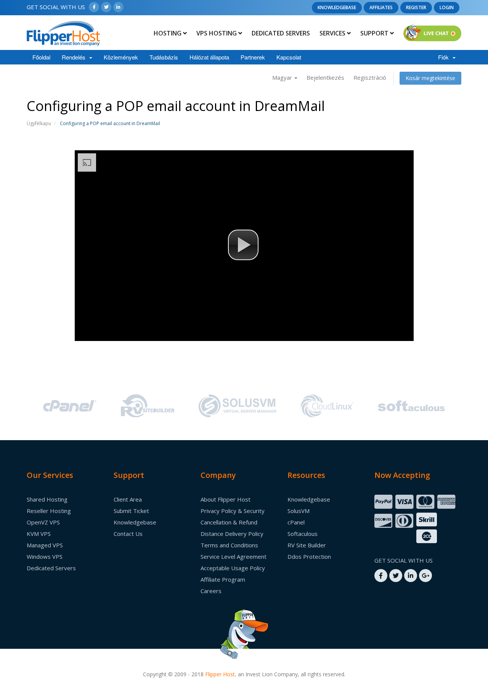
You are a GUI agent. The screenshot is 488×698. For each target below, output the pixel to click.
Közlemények (121, 57)
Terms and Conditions (229, 545)
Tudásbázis (163, 57)
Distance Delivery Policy (232, 533)
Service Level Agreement (233, 556)
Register (416, 7)
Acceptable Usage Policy (233, 568)
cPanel (296, 522)
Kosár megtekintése (430, 78)
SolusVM (298, 511)
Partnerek (253, 57)
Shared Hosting (47, 499)
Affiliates (381, 7)
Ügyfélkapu (39, 123)
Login (447, 7)
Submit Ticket (131, 511)
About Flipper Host (225, 499)
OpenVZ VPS (43, 522)
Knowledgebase (337, 7)
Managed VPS (45, 545)
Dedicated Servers (281, 33)
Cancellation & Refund (229, 522)
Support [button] (375, 33)
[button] (243, 245)
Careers (211, 591)
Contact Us (128, 533)
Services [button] (333, 33)
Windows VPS (45, 556)
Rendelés (75, 57)
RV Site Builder (306, 545)
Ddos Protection (309, 556)
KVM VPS (39, 533)
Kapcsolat (288, 57)
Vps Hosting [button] (217, 33)
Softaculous (302, 533)
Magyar (283, 77)
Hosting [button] (168, 33)
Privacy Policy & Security (233, 511)
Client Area (128, 499)
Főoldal (41, 57)
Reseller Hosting (49, 511)
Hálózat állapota (209, 57)
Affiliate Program (223, 579)
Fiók (445, 57)
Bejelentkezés (325, 77)
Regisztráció (369, 77)
